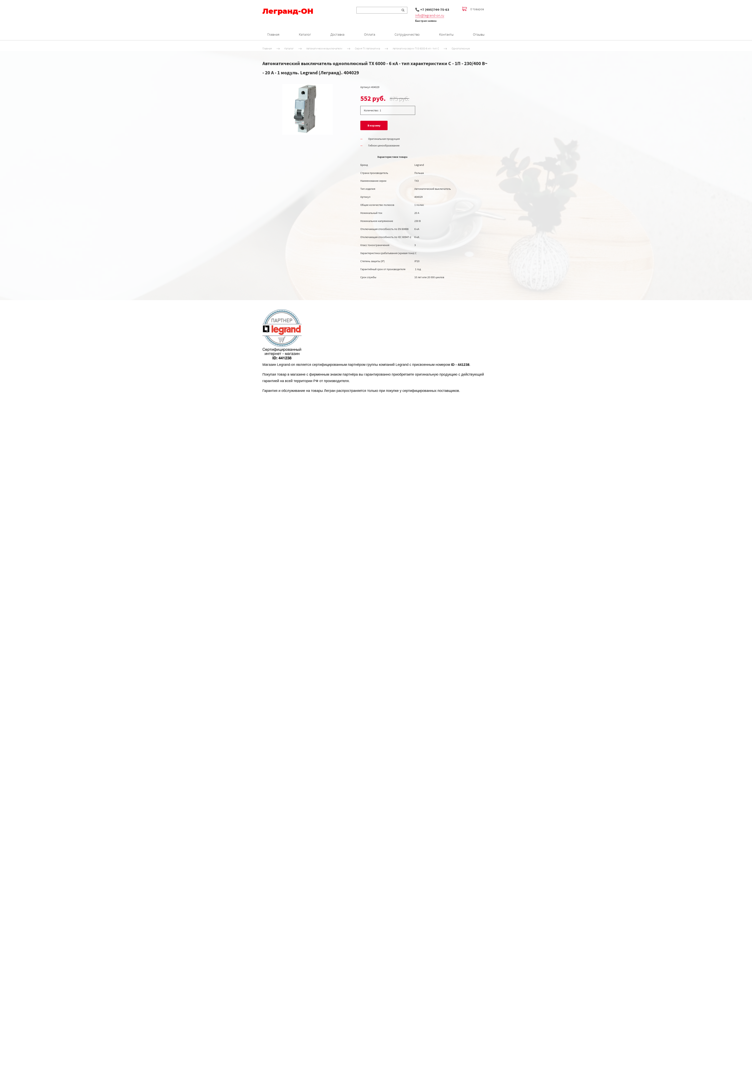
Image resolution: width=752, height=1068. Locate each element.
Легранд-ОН (287, 11)
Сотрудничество (407, 34)
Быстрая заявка (426, 21)
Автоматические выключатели (324, 48)
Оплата (369, 34)
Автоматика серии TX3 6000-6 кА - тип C (416, 48)
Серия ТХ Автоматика (367, 48)
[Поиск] (403, 10)
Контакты (446, 34)
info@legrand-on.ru (429, 15)
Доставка (337, 34)
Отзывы (478, 34)
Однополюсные (461, 48)
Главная (273, 34)
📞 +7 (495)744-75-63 (432, 9)
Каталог (305, 34)
